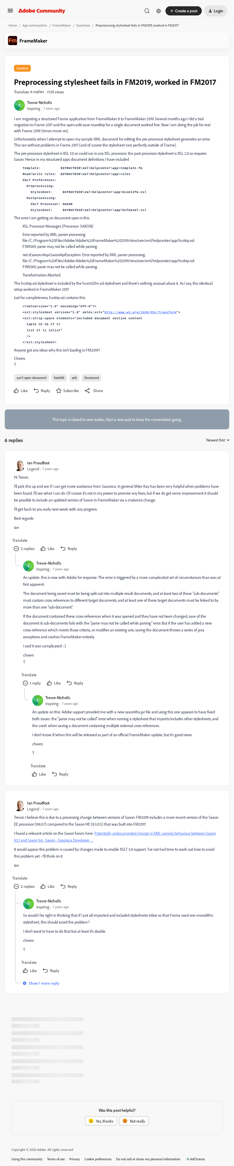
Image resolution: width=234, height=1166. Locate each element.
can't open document (32, 378)
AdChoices (197, 1159)
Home (13, 25)
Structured (91, 378)
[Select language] (158, 10)
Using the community (27, 1159)
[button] (10, 12)
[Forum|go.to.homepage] (41, 10)
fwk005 (59, 378)
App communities (35, 25)
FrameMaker (62, 25)
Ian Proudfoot (38, 462)
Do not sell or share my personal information (148, 1159)
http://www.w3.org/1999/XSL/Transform (140, 312)
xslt (74, 378)
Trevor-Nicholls (39, 102)
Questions (83, 25)
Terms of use (56, 1159)
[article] (116, 506)
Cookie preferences (98, 1159)
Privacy (74, 1159)
